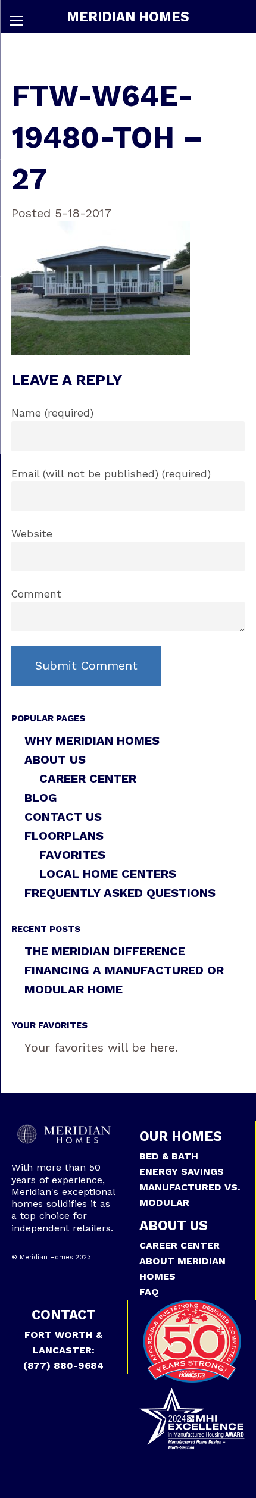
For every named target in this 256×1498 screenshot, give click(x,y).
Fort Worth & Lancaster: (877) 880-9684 (63, 1350)
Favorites (72, 854)
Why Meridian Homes (92, 740)
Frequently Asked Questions (120, 893)
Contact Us (63, 816)
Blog (40, 797)
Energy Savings (181, 1171)
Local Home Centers (107, 874)
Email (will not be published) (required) (111, 474)
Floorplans (64, 835)
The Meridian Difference (104, 951)
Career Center (87, 778)
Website (31, 534)
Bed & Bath (168, 1156)
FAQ (149, 1291)
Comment (36, 594)
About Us (55, 759)
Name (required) (52, 413)
